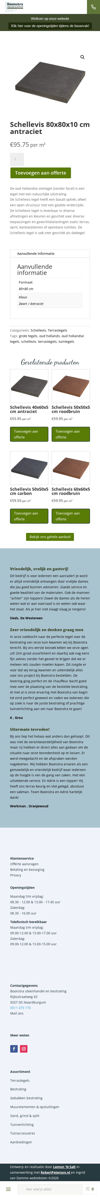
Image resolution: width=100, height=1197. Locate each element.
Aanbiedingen (21, 1142)
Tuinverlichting (22, 1124)
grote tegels (28, 336)
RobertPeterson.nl (55, 1172)
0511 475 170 (20, 1007)
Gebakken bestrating (26, 1098)
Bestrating (18, 1089)
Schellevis (38, 330)
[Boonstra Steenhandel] (14, 7)
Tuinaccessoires (22, 1133)
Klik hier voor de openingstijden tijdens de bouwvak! (50, 26)
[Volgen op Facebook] (14, 1049)
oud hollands (49, 336)
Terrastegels (57, 330)
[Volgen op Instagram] (23, 1049)
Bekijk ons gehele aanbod (50, 536)
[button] (82, 57)
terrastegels (47, 341)
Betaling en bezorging (27, 869)
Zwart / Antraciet (31, 303)
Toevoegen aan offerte (40, 173)
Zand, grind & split (24, 1115)
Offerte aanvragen (24, 864)
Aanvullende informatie (35, 253)
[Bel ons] (93, 7)
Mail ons (16, 1013)
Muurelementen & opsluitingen (34, 1107)
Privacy (15, 875)
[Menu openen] (8, 1189)
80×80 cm (26, 289)
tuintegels (66, 341)
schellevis (28, 341)
